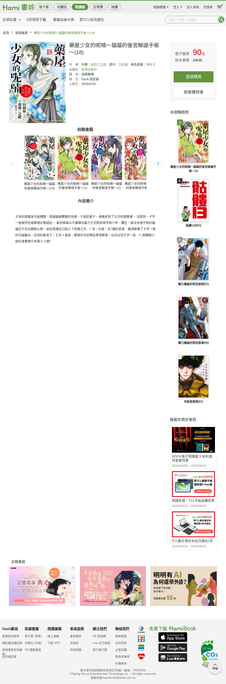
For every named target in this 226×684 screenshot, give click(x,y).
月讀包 (62, 7)
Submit (221, 19)
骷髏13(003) (193, 225)
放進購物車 (193, 92)
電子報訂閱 (100, 649)
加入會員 (193, 6)
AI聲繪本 (121, 663)
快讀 (114, 7)
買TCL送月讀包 (91, 20)
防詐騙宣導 (9, 656)
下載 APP (53, 643)
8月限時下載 (36, 20)
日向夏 (123, 64)
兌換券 (208, 6)
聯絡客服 (121, 636)
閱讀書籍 (159, 6)
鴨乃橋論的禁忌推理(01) (193, 284)
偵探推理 (21, 33)
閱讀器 (80, 7)
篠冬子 (151, 64)
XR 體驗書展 (33, 649)
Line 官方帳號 (101, 643)
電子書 (44, 7)
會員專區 (75, 636)
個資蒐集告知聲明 (12, 651)
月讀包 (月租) (33, 643)
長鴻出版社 (89, 69)
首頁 (6, 33)
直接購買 (194, 77)
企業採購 (121, 649)
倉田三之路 (98, 64)
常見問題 (75, 649)
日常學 (98, 7)
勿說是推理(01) (193, 401)
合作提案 (121, 643)
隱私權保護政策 (12, 643)
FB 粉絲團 (99, 636)
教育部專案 (122, 656)
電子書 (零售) (33, 636)
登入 (176, 6)
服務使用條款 (10, 636)
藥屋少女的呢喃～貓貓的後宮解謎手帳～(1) (193, 169)
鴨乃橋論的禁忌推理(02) (193, 342)
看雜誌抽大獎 (63, 20)
